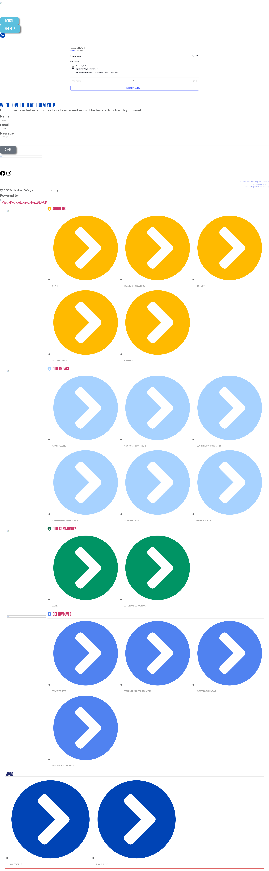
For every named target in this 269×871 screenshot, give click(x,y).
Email (4, 124)
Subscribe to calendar (133, 88)
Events (72, 50)
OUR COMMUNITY (64, 528)
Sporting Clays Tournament (87, 69)
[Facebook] (2, 173)
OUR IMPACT (60, 368)
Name (4, 116)
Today (134, 81)
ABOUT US (59, 208)
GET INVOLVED (61, 613)
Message (7, 133)
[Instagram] (8, 173)
